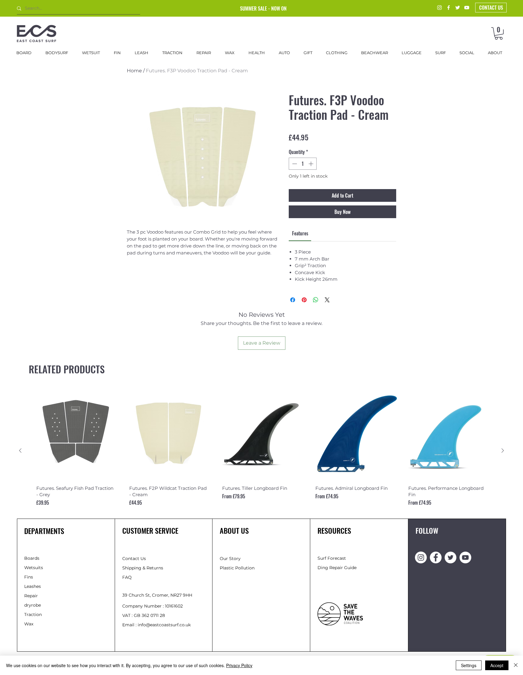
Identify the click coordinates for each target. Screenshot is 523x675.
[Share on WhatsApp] (315, 299)
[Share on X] (327, 299)
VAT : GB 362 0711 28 (143, 615)
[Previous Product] (20, 450)
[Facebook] (449, 8)
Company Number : (143, 606)
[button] (498, 33)
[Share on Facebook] (292, 299)
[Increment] (311, 163)
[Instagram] (439, 8)
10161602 (174, 606)
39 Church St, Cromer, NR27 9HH (157, 595)
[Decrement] (294, 163)
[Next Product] (502, 450)
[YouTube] (467, 8)
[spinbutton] (302, 163)
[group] (261, 450)
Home (134, 71)
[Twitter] (458, 8)
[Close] (515, 665)
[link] (300, 233)
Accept (496, 665)
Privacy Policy (239, 665)
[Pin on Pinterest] (304, 299)
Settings (468, 665)
